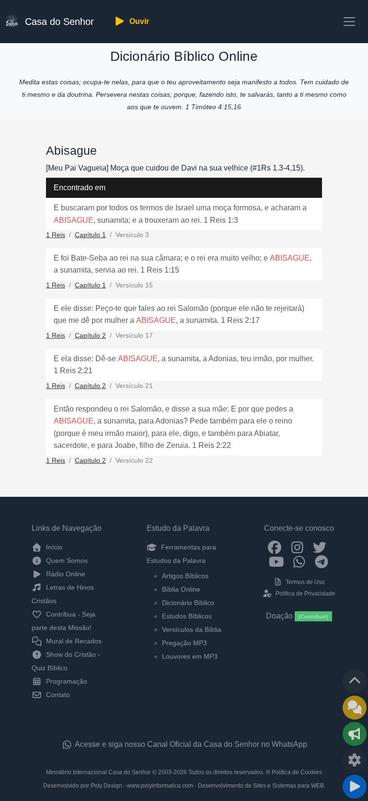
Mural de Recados (73, 641)
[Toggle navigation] (349, 21)
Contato (57, 694)
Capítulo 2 (90, 335)
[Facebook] (274, 547)
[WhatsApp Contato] (299, 561)
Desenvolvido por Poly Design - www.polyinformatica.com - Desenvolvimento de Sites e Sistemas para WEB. (184, 785)
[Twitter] (319, 547)
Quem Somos (66, 560)
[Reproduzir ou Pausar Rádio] (355, 787)
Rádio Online (64, 574)
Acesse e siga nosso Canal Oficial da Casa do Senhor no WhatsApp (190, 744)
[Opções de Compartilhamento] (355, 734)
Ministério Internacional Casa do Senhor (98, 772)
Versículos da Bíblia (191, 629)
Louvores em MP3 (190, 656)
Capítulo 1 (90, 235)
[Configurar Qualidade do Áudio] (355, 760)
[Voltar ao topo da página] (355, 681)
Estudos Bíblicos (187, 616)
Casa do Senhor (58, 21)
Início (53, 547)
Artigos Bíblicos (185, 576)
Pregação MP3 (184, 643)
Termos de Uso (304, 582)
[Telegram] (321, 561)
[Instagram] (297, 547)
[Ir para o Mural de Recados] (355, 708)
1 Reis (55, 235)
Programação (65, 681)
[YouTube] (276, 561)
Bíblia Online (181, 589)
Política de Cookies (297, 772)
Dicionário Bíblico (188, 602)
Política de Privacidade (304, 593)
